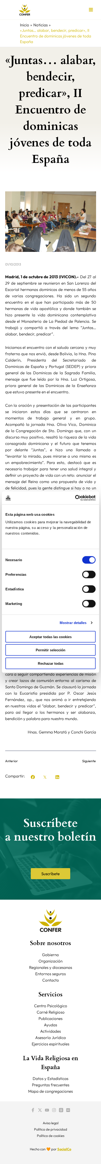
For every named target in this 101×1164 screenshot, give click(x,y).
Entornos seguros (50, 973)
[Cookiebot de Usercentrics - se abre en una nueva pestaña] (75, 498)
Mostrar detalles (73, 623)
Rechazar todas (50, 663)
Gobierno (50, 954)
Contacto (50, 980)
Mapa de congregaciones (50, 1091)
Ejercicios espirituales (50, 1043)
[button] (33, 777)
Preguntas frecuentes (50, 1084)
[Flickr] (68, 1110)
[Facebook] (33, 1110)
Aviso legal (50, 1123)
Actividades (50, 1031)
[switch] (89, 574)
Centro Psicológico (50, 1005)
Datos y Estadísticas (50, 1078)
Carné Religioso (51, 1012)
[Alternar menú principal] (91, 9)
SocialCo (64, 1149)
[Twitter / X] (40, 1110)
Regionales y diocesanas (50, 967)
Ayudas (50, 1024)
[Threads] (61, 1110)
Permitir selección (50, 650)
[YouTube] (47, 1110)
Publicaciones (50, 1018)
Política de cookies (50, 1135)
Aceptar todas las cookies (50, 637)
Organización (50, 961)
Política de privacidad (50, 1129)
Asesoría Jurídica (50, 1037)
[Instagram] (54, 1110)
